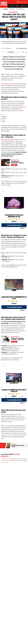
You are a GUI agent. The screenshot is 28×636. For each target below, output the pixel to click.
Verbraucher (12, 9)
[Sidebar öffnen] (25, 2)
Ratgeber (6, 9)
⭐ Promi (23, 6)
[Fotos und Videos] (19, 2)
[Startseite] (1, 9)
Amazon (21, 181)
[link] (4, 4)
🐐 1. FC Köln (11, 6)
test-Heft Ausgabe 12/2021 (18, 107)
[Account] (21, 2)
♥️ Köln (17, 6)
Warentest (4, 241)
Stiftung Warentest (20, 9)
